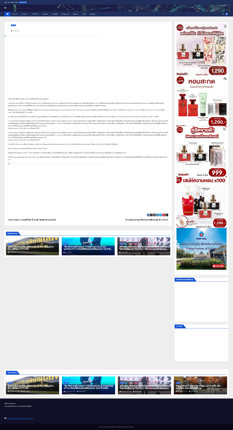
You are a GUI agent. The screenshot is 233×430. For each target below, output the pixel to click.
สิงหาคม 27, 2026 (14, 391)
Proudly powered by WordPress (107, 427)
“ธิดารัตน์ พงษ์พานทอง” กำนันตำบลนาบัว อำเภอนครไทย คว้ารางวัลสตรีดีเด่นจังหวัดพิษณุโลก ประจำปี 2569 (87, 249)
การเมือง (24, 14)
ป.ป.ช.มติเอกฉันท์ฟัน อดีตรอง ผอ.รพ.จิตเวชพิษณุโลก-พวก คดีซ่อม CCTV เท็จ (31, 247)
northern (26, 391)
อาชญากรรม (65, 14)
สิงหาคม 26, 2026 (70, 391)
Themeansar (130, 427)
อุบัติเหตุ (75, 14)
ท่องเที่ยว (45, 14)
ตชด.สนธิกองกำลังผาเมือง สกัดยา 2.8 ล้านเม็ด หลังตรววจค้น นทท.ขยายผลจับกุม (198, 386)
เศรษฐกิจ (92, 14)
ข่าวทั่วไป (35, 14)
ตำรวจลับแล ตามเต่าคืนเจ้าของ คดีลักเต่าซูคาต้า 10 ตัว (145, 220)
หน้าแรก (14, 14)
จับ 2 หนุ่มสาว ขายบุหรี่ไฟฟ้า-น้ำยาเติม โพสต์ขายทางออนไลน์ (33, 220)
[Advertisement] (201, 345)
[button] (223, 14)
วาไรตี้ (84, 14)
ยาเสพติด (55, 14)
